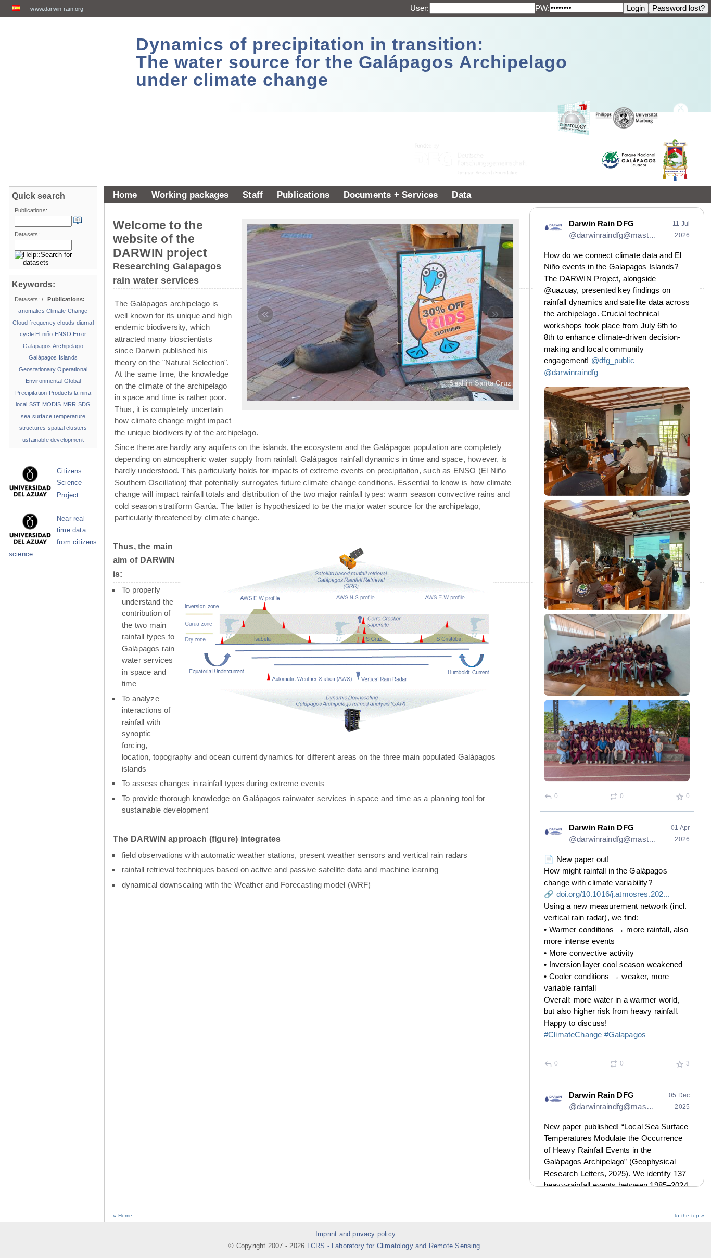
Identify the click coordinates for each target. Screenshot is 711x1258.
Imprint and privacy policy (355, 1234)
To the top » (689, 1215)
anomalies (31, 310)
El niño (44, 334)
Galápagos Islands (53, 357)
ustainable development (53, 440)
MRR (69, 404)
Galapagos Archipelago (53, 346)
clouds (65, 322)
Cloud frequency (34, 322)
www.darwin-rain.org (56, 9)
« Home (122, 1215)
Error (79, 334)
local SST (28, 404)
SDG (84, 404)
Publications (303, 194)
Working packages (190, 194)
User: (419, 8)
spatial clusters (67, 428)
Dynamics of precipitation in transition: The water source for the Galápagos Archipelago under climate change (351, 61)
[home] (63, 57)
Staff (253, 194)
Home (125, 194)
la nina (82, 393)
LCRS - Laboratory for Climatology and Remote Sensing (393, 1246)
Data (461, 194)
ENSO (63, 334)
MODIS (51, 404)
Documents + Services (391, 194)
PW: (542, 8)
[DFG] (477, 135)
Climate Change (66, 310)
